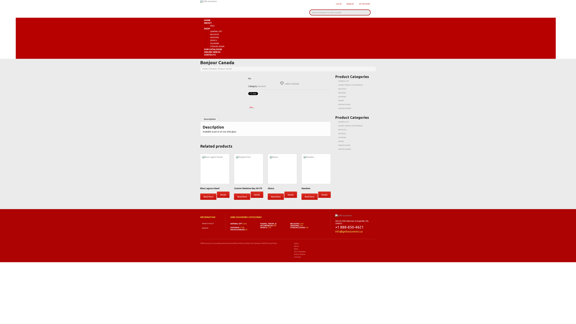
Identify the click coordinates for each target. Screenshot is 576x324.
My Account (364, 4)
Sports (213, 40)
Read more (208, 197)
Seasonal (214, 37)
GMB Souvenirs (206, 243)
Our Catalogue (213, 49)
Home (207, 20)
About (208, 23)
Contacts (210, 55)
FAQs (212, 26)
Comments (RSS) (259, 243)
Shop (207, 28)
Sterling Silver (217, 46)
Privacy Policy (208, 223)
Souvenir (214, 43)
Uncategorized (344, 108)
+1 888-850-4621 (349, 227)
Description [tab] (210, 119)
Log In (339, 4)
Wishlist (350, 4)
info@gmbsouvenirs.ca (349, 231)
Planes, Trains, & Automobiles (350, 85)
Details (223, 195)
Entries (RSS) (244, 243)
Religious (214, 34)
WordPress (235, 243)
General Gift (216, 31)
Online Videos (212, 52)
